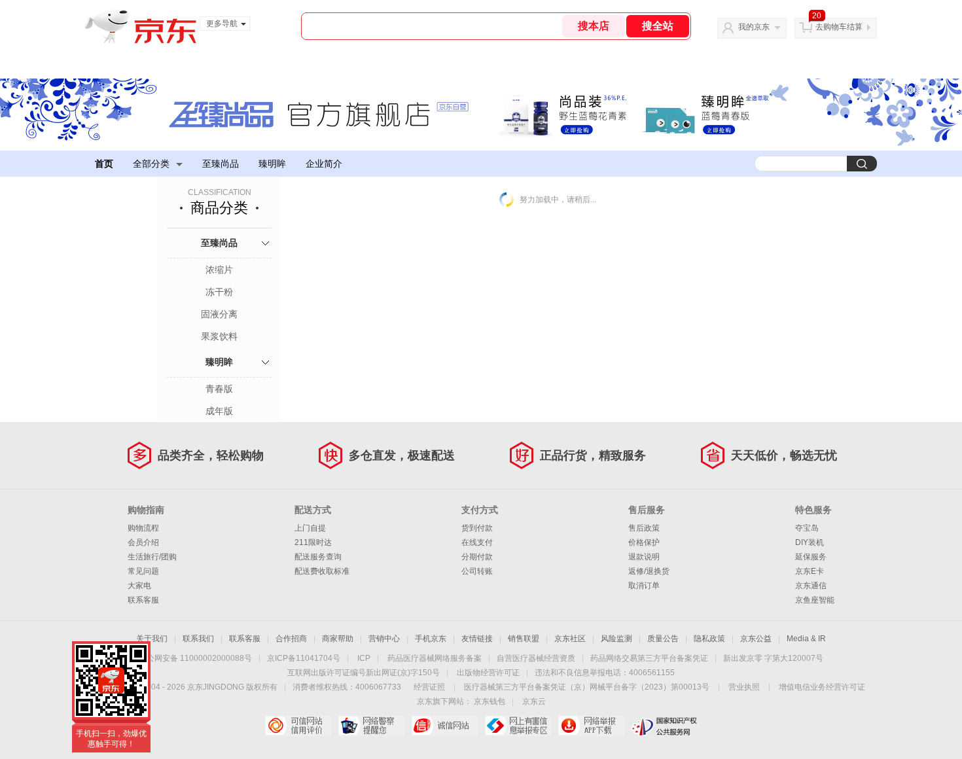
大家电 (139, 585)
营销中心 (384, 638)
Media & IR (806, 638)
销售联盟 (523, 638)
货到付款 (477, 528)
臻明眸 (272, 163)
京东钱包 (489, 701)
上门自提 (310, 528)
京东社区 (570, 638)
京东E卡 (809, 571)
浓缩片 (219, 269)
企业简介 (324, 163)
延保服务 (811, 556)
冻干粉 (219, 292)
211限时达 (313, 542)
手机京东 (430, 638)
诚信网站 (444, 725)
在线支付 (477, 542)
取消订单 (644, 585)
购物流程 (143, 528)
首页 (104, 163)
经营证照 (429, 687)
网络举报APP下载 (591, 725)
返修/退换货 (648, 571)
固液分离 (219, 314)
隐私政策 (709, 638)
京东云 (534, 701)
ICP (363, 658)
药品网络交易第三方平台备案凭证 (649, 658)
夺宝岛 (807, 528)
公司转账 (477, 571)
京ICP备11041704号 (303, 658)
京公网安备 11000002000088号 (195, 658)
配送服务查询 (318, 556)
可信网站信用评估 (298, 725)
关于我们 (152, 638)
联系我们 (198, 638)
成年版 (219, 411)
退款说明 (644, 556)
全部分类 (151, 163)
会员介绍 (143, 542)
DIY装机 (809, 542)
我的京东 (754, 26)
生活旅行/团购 (152, 556)
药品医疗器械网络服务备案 (434, 658)
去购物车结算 (839, 26)
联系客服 (143, 600)
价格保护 (644, 542)
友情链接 (477, 638)
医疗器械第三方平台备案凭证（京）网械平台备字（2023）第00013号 (586, 687)
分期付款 (477, 556)
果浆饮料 (219, 336)
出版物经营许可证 (488, 672)
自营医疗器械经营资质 (536, 658)
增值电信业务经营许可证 (822, 687)
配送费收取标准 (321, 571)
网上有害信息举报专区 (518, 725)
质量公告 (663, 638)
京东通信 (811, 585)
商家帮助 (337, 638)
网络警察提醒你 (371, 725)
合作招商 (291, 638)
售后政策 (644, 528)
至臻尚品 (220, 163)
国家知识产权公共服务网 (664, 725)
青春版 (219, 388)
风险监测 (616, 638)
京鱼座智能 (814, 600)
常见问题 (143, 571)
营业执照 (744, 687)
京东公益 (756, 638)
